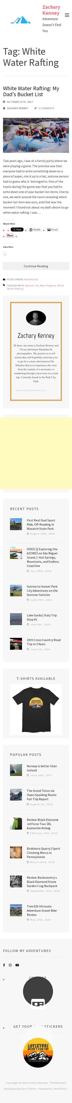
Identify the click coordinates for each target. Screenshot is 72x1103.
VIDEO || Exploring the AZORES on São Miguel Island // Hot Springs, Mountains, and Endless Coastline (43, 557)
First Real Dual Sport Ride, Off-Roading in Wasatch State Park (41, 524)
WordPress (60, 1088)
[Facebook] (4, 965)
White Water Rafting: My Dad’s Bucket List (31, 91)
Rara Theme (28, 1088)
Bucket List (32, 285)
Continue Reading (36, 266)
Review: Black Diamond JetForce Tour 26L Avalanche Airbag (42, 824)
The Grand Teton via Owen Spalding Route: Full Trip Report (42, 795)
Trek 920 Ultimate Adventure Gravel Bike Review (42, 910)
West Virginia (48, 285)
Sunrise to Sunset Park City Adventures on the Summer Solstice (42, 590)
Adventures (31, 279)
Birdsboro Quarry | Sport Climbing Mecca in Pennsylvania (43, 852)
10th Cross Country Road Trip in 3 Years (44, 642)
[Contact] (38, 1004)
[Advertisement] (36, 453)
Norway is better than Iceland (42, 768)
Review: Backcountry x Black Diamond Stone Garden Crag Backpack (42, 881)
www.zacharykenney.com (30, 390)
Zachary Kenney (51, 10)
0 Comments (46, 108)
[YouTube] (17, 965)
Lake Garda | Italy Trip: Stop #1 (42, 617)
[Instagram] (10, 965)
